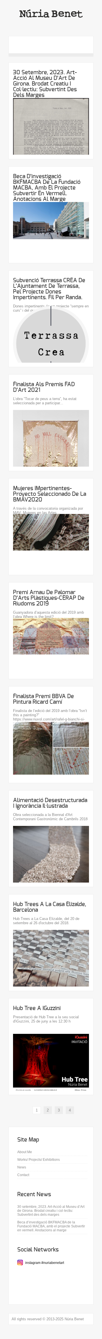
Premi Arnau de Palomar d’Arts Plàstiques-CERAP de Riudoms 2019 (48, 598)
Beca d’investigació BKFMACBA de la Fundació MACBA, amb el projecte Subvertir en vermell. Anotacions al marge (46, 188)
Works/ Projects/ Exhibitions (38, 1160)
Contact (23, 1175)
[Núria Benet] (51, 25)
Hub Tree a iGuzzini (37, 1008)
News (21, 1167)
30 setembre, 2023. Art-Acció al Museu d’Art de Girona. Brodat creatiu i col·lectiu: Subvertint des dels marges (45, 84)
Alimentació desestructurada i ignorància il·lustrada (50, 803)
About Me (24, 1152)
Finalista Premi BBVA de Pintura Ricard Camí (43, 699)
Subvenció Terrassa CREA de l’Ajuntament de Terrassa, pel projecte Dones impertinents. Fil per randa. (49, 289)
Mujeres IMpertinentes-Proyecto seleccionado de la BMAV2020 (49, 494)
